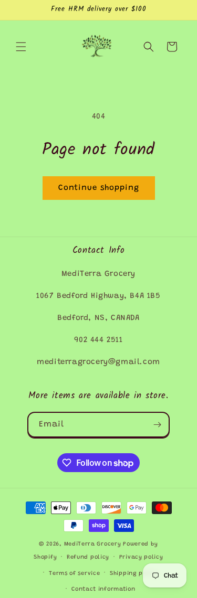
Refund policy (88, 557)
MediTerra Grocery (92, 544)
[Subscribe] (157, 424)
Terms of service (74, 573)
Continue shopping (98, 188)
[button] (21, 46)
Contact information (103, 589)
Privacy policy (141, 557)
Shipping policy (134, 573)
